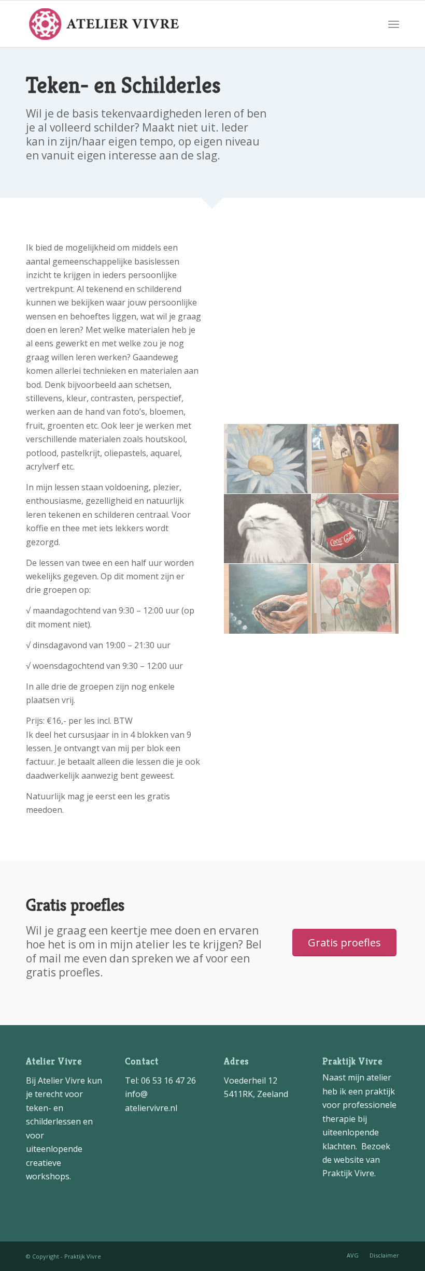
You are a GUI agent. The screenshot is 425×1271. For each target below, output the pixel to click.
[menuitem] (393, 24)
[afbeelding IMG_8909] (355, 599)
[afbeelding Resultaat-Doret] (267, 459)
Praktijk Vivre (348, 1173)
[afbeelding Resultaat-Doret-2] (267, 529)
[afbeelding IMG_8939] (267, 599)
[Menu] (393, 24)
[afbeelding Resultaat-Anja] (355, 459)
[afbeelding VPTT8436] (355, 529)
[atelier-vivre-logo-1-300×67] (103, 24)
